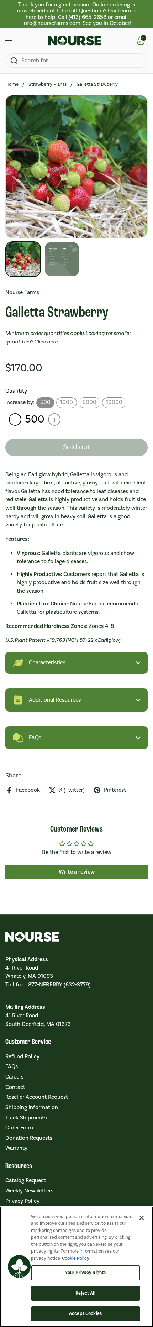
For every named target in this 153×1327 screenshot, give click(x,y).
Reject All (85, 1293)
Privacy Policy (22, 1201)
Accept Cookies (85, 1313)
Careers (14, 1076)
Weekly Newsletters (29, 1190)
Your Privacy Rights (85, 1272)
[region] (76, 14)
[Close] (141, 1218)
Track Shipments (26, 1117)
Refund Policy (22, 1056)
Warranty (16, 1148)
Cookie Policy (75, 1258)
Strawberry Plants (47, 84)
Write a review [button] (77, 871)
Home (12, 84)
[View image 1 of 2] (23, 259)
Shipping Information (31, 1107)
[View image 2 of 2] (62, 259)
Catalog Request (25, 1180)
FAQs (11, 1066)
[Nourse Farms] (74, 41)
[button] (136, 107)
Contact (15, 1087)
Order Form (19, 1127)
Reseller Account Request (36, 1097)
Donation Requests (28, 1138)
